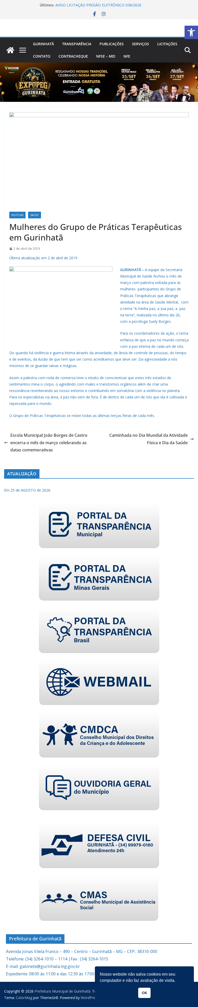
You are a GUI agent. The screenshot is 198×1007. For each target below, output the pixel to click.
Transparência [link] (76, 43)
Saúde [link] (34, 215)
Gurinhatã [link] (43, 43)
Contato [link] (41, 56)
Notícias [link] (17, 215)
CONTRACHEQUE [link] (73, 56)
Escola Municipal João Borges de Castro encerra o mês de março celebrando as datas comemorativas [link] (48, 442)
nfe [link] (126, 56)
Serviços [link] (140, 43)
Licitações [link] (167, 43)
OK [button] (144, 993)
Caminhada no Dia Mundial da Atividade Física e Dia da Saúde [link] (148, 438)
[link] (191, 32)
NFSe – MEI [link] (105, 56)
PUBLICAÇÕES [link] (112, 43)
